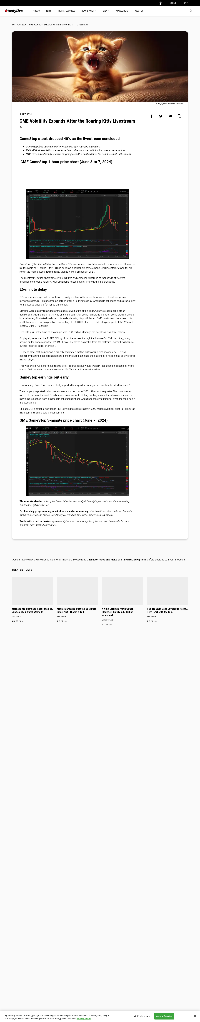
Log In (185, 3)
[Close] (195, 1015)
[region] (100, 1016)
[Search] (191, 11)
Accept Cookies (164, 1016)
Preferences (143, 1016)
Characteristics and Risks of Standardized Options (116, 560)
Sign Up (173, 3)
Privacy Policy (84, 1018)
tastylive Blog (19, 24)
